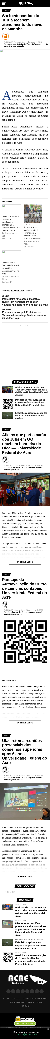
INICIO (6, 999)
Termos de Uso (17, 1002)
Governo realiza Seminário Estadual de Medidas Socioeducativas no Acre (10, 268)
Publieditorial (35, 1002)
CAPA (30, 291)
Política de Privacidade (35, 999)
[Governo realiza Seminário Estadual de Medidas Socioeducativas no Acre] (11, 255)
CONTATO (16, 999)
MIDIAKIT (26, 1006)
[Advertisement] (25, 352)
